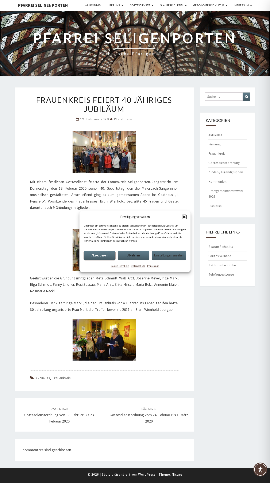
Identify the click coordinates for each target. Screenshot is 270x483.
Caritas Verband (219, 256)
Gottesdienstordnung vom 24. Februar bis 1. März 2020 (149, 415)
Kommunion (217, 181)
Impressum (153, 265)
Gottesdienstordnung (224, 163)
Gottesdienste (140, 5)
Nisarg (177, 474)
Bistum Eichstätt (220, 246)
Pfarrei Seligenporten (43, 5)
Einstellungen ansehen (169, 255)
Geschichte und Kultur (208, 5)
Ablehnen (133, 255)
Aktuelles (42, 378)
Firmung (214, 144)
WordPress (147, 474)
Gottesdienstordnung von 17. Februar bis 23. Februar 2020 (59, 415)
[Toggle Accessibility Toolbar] (260, 471)
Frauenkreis (61, 378)
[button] (184, 217)
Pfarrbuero (123, 119)
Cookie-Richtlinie (120, 265)
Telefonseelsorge (221, 274)
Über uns (114, 5)
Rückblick (215, 206)
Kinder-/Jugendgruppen (225, 172)
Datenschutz (138, 265)
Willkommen (93, 5)
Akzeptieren (100, 255)
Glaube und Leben (172, 5)
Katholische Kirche (222, 265)
